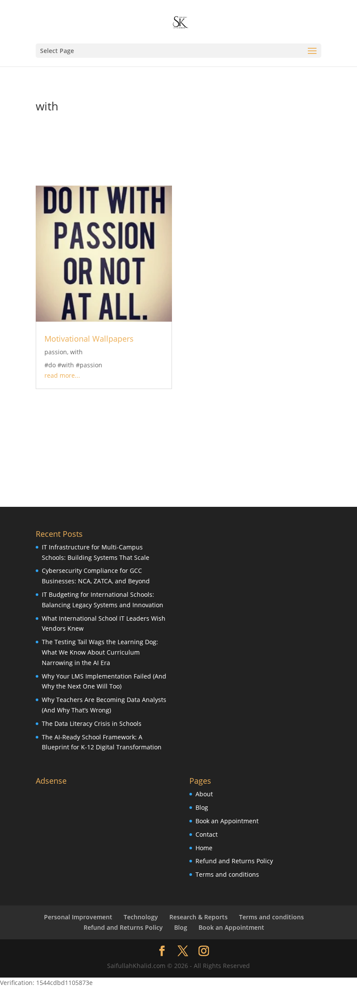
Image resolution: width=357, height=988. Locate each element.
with (76, 352)
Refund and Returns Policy (234, 861)
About (204, 794)
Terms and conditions (227, 874)
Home (203, 848)
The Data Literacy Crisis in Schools (91, 723)
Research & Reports (198, 917)
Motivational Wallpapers (89, 338)
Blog (201, 807)
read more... (62, 375)
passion (55, 352)
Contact (206, 834)
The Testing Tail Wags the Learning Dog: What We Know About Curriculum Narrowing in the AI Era (100, 652)
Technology (141, 917)
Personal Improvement (78, 917)
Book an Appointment (227, 821)
